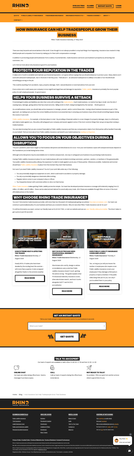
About (106, 15)
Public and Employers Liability (20, 427)
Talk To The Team (73, 424)
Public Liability (87, 89)
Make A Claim (72, 418)
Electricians (44, 424)
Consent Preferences (63, 440)
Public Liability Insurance (32, 15)
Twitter (109, 427)
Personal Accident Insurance (20, 429)
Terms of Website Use (37, 440)
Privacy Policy (17, 440)
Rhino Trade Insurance (20, 186)
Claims (90, 6)
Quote (16, 15)
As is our (101, 421)
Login (118, 6)
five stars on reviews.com (98, 202)
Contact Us (71, 427)
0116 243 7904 (78, 6)
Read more (30, 278)
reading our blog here (88, 132)
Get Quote (67, 337)
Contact (17, 20)
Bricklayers (44, 429)
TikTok (115, 427)
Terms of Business (50, 440)
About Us (70, 429)
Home (15, 394)
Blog (20, 394)
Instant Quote (105, 6)
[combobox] (65, 326)
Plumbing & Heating (46, 421)
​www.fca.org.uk (43, 449)
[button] (104, 326)
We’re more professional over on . (107, 424)
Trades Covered (93, 15)
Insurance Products (74, 15)
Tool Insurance (17, 421)
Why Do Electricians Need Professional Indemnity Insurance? (63, 253)
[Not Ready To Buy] (89, 367)
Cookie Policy (26, 440)
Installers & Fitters (45, 427)
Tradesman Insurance (54, 15)
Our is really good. (104, 418)
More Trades (44, 432)
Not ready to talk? (96, 373)
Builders (43, 418)
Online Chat (20, 373)
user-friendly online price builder (96, 209)
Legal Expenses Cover (19, 424)
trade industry (68, 102)
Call (52, 373)
